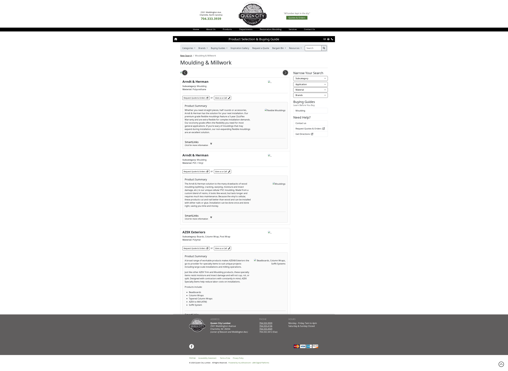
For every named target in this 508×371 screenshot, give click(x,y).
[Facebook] (191, 346)
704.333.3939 (265, 323)
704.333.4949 (265, 329)
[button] (211, 29)
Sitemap (192, 358)
